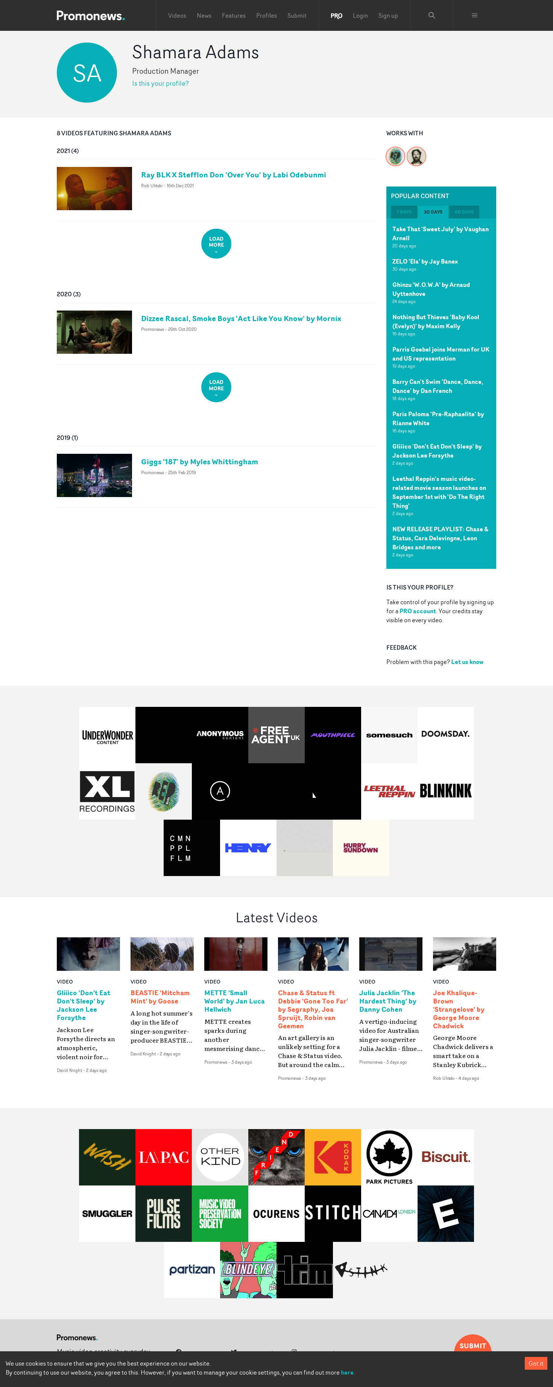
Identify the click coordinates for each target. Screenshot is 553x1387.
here (347, 1372)
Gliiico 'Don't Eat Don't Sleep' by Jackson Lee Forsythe (437, 451)
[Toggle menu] (474, 15)
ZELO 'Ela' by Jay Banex (425, 261)
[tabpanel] (441, 393)
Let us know (467, 661)
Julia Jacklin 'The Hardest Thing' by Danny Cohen (387, 1001)
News (204, 15)
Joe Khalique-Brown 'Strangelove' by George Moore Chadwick (459, 1009)
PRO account (418, 610)
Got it (536, 1363)
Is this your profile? (160, 83)
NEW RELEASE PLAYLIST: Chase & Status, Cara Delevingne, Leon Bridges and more (440, 538)
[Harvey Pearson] (416, 151)
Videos (177, 15)
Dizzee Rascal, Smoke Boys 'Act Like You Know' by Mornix (241, 318)
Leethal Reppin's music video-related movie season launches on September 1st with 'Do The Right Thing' (439, 492)
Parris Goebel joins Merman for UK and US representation (440, 354)
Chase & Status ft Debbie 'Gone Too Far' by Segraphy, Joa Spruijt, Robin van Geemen (313, 1009)
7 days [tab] (404, 212)
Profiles (266, 15)
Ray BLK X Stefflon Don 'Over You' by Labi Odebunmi (233, 174)
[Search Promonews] (431, 15)
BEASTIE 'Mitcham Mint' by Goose (160, 997)
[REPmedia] (395, 151)
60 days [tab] (464, 212)
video (65, 981)
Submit (297, 15)
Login (360, 15)
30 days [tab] (433, 212)
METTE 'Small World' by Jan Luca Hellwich (234, 1001)
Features (234, 15)
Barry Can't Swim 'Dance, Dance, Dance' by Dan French (437, 386)
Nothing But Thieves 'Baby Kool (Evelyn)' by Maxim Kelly (435, 321)
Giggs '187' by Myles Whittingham (199, 461)
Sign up (388, 15)
